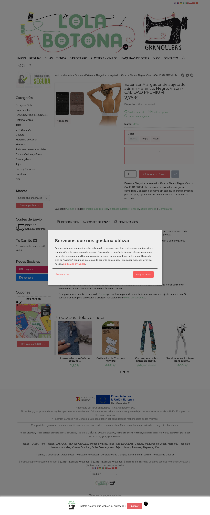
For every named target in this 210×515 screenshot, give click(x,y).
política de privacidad (74, 264)
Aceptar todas (143, 274)
